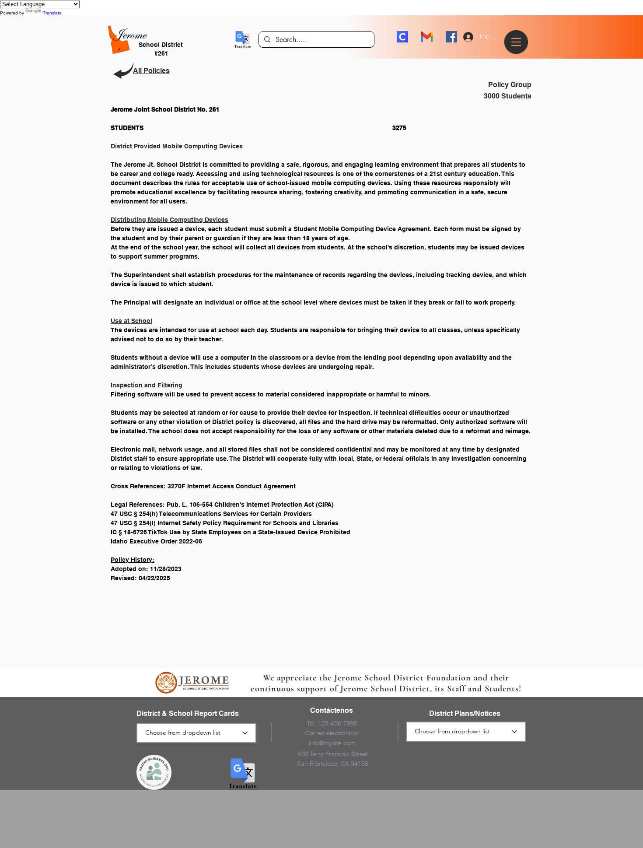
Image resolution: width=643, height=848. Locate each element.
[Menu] (517, 42)
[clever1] (402, 36)
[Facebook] (451, 36)
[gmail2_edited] (427, 36)
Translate (52, 13)
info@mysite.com (332, 743)
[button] (242, 39)
